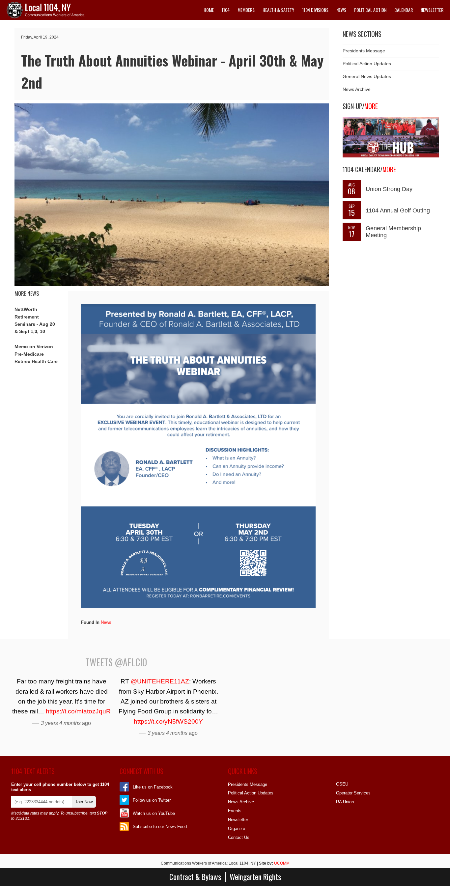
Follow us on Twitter (152, 800)
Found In (90, 622)
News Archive (357, 89)
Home (209, 9)
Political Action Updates (367, 63)
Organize (236, 828)
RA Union (345, 801)
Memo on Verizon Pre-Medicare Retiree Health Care (36, 354)
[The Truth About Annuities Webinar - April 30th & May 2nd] (171, 284)
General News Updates (367, 76)
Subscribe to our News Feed (160, 826)
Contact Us (238, 837)
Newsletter (432, 9)
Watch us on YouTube (154, 813)
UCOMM (282, 863)
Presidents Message (364, 50)
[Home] (46, 16)
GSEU (342, 784)
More (371, 106)
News (106, 622)
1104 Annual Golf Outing (398, 210)
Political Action (370, 9)
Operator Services (353, 792)
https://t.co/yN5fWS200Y (168, 721)
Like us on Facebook (153, 787)
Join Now (84, 801)
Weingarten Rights (255, 877)
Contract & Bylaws (195, 877)
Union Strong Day (389, 189)
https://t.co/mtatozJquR (78, 711)
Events (234, 810)
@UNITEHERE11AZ (160, 681)
